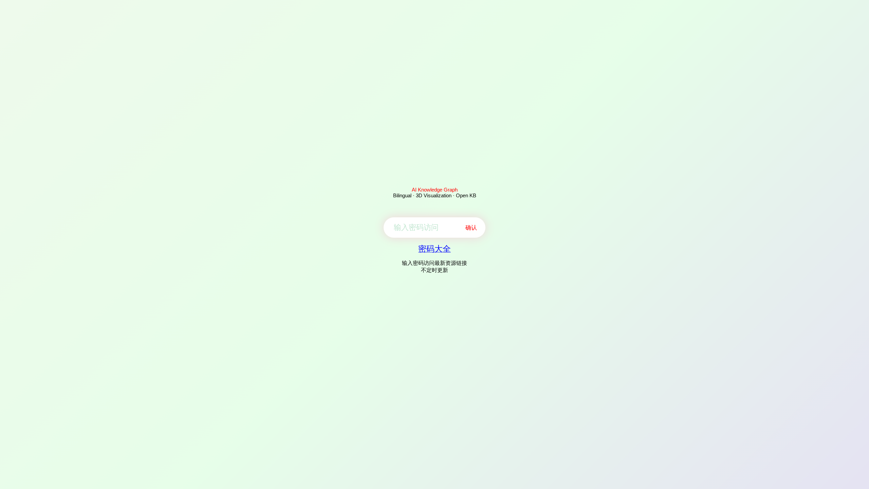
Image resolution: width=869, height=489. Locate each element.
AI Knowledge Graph (435, 190)
